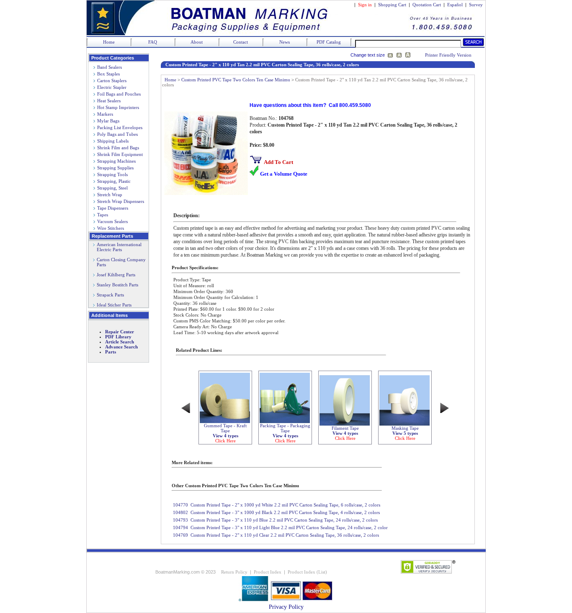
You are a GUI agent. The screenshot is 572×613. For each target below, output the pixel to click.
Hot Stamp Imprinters (118, 107)
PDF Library (118, 336)
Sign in (365, 4)
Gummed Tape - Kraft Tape (225, 433)
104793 (180, 519)
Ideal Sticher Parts (114, 304)
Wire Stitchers (110, 228)
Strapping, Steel (112, 187)
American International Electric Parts (117, 247)
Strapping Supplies (115, 167)
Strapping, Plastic (114, 181)
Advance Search (121, 346)
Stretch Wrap (109, 194)
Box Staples (108, 73)
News (284, 41)
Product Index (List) (307, 571)
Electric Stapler (111, 87)
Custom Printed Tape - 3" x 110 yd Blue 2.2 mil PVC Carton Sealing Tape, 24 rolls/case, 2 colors (284, 519)
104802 (180, 512)
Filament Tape (345, 433)
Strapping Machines (116, 161)
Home (109, 41)
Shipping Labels (113, 140)
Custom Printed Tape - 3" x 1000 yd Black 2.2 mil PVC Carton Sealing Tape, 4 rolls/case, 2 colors (285, 512)
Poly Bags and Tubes (117, 134)
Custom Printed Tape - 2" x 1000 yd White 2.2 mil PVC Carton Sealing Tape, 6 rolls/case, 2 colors (285, 504)
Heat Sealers (109, 100)
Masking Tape (405, 433)
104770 (180, 504)
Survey (476, 4)
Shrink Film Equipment (120, 154)
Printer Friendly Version (448, 54)
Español (455, 4)
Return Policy (234, 571)
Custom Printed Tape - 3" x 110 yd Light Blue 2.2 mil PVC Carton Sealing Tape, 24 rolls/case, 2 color (289, 527)
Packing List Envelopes (119, 127)
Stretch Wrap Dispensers (120, 201)
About (197, 41)
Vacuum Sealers (112, 221)
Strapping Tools (112, 174)
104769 (180, 535)
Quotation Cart (427, 4)
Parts (110, 351)
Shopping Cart (392, 4)
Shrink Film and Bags (118, 147)
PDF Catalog (329, 41)
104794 (180, 527)
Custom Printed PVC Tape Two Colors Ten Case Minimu (235, 79)
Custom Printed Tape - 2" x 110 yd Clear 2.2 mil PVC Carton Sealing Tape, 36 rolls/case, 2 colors (285, 535)
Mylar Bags (108, 120)
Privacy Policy (286, 607)
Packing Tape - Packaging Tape (285, 433)
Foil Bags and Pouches (119, 93)
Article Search (119, 341)
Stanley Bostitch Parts (117, 284)
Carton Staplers (111, 80)
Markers (105, 114)
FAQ (152, 41)
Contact (240, 41)
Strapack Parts (110, 294)
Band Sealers (109, 67)
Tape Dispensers (112, 207)
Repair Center (119, 331)
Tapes (102, 214)
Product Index (267, 571)
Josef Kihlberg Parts (116, 274)
